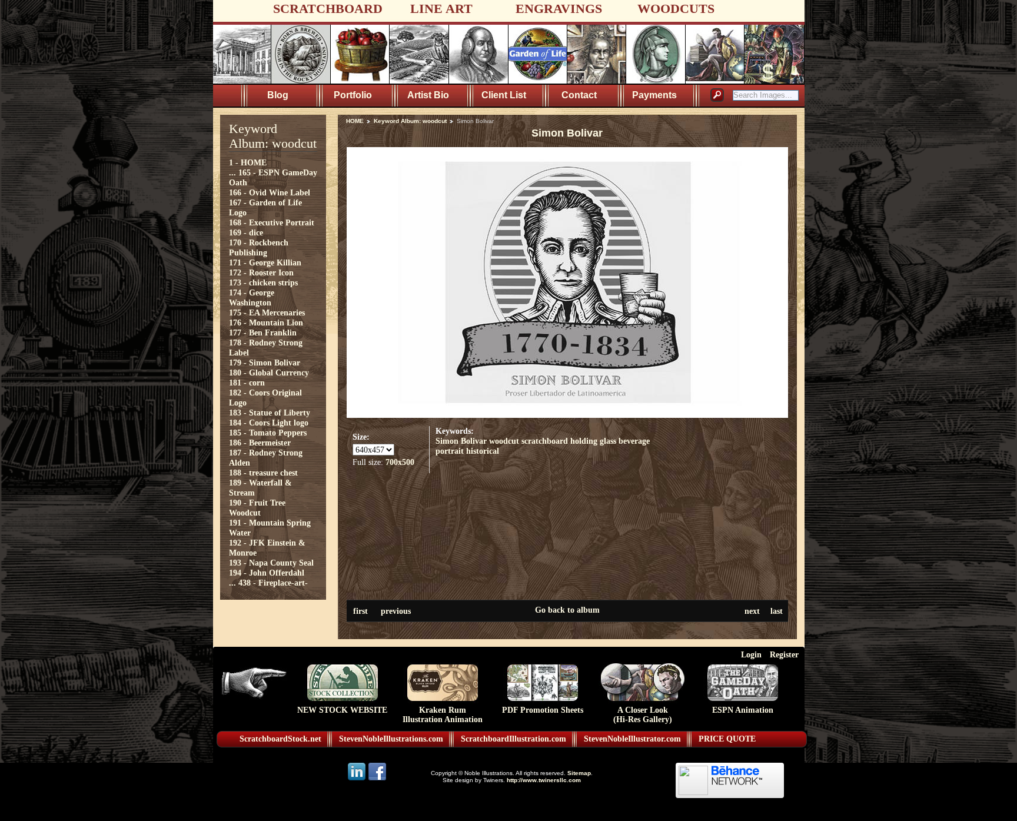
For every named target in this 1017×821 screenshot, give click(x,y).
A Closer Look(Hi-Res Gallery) (642, 715)
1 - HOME (248, 162)
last (776, 611)
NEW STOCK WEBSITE (342, 710)
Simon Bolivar (461, 441)
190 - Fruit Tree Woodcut (257, 507)
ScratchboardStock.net (280, 738)
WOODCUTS (675, 8)
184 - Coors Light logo (268, 422)
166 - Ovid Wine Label (269, 192)
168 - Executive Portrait (271, 222)
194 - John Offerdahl (266, 572)
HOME (355, 121)
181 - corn (247, 382)
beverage (634, 441)
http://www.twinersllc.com (544, 780)
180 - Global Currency (269, 372)
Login (751, 654)
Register (784, 654)
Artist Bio (428, 95)
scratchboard (544, 441)
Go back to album (567, 609)
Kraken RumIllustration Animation (443, 715)
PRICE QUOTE (727, 738)
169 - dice (246, 232)
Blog (277, 95)
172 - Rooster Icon (261, 272)
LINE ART (441, 8)
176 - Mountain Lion (266, 322)
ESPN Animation (742, 710)
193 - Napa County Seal (271, 562)
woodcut (504, 441)
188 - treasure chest (263, 472)
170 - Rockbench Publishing (258, 247)
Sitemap (579, 773)
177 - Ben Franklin (263, 332)
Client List (503, 95)
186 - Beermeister (260, 442)
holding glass (593, 441)
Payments (654, 95)
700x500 (399, 462)
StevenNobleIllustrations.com (391, 738)
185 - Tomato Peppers (268, 432)
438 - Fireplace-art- (273, 582)
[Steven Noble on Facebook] (377, 779)
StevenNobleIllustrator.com (632, 738)
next (752, 611)
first (360, 611)
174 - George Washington (251, 297)
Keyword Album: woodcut (410, 121)
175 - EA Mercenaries (267, 312)
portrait (450, 451)
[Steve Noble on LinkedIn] (357, 779)
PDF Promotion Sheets (542, 710)
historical (482, 451)
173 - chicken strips (263, 282)
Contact (579, 95)
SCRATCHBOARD (328, 8)
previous (396, 611)
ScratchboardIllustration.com (513, 738)
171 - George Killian (265, 262)
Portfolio (353, 95)
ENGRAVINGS (559, 8)
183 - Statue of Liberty (269, 412)
